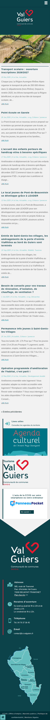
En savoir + (26, 512)
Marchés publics (29, 714)
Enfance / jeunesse (39, 117)
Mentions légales (32, 717)
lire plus (4, 104)
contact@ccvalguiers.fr (23, 633)
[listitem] (19, 654)
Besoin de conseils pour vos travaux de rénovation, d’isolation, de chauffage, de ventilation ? (23, 288)
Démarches (35, 297)
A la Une (15, 77)
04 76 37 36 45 (23, 622)
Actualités (23, 77)
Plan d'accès (19, 595)
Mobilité (31, 250)
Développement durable (36, 376)
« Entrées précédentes (11, 412)
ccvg (29, 117)
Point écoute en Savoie (15, 112)
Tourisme (38, 250)
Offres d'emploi (15, 714)
